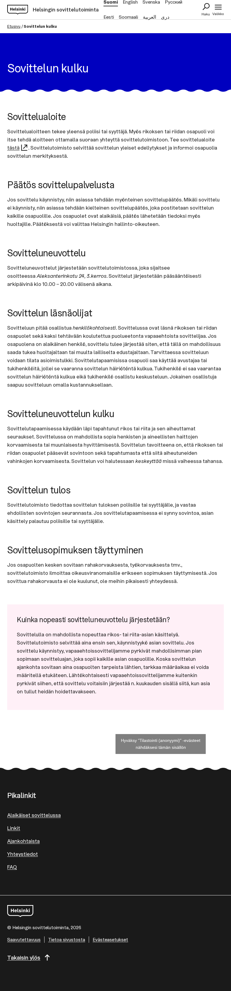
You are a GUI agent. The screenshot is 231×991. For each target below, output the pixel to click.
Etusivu (13, 26)
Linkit (13, 828)
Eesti (108, 17)
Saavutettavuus (24, 939)
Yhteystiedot (22, 853)
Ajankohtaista (23, 840)
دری (165, 17)
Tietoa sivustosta (66, 939)
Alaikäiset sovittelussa (34, 815)
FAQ (12, 866)
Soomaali (128, 17)
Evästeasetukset (110, 939)
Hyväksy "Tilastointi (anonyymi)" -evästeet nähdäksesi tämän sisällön (160, 744)
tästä (13, 147)
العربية (149, 17)
